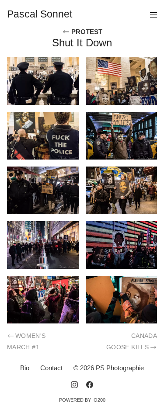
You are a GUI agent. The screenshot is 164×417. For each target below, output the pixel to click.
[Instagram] (74, 384)
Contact (51, 368)
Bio (24, 368)
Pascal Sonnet (39, 14)
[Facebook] (89, 384)
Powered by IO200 (82, 400)
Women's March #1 (26, 341)
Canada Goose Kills (131, 341)
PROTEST (86, 31)
